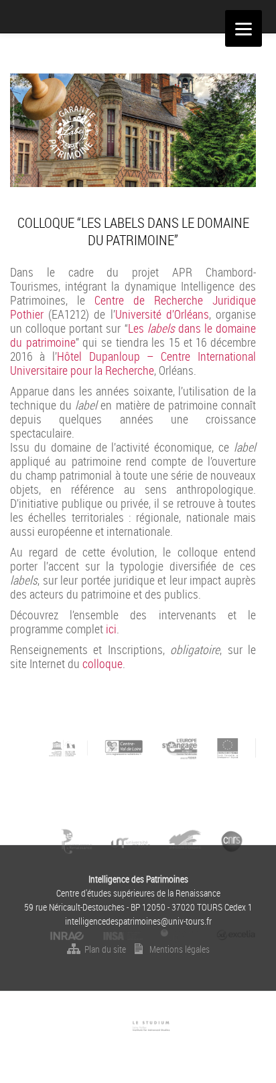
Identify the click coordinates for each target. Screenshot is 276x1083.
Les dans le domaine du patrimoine (133, 335)
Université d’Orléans (162, 314)
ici (111, 629)
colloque (102, 663)
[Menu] (243, 28)
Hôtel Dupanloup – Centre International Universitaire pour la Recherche (133, 363)
